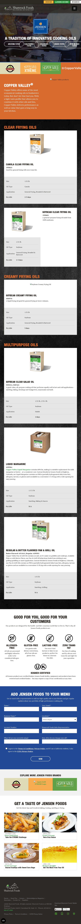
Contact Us (16, 900)
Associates (7, 900)
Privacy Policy (39, 749)
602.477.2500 (8, 910)
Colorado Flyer (44, 45)
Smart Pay (14, 898)
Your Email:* (46, 705)
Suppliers (25, 900)
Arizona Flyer (14, 44)
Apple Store (58, 909)
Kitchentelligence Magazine (35, 898)
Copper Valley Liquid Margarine (18, 469)
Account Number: (10, 727)
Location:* (45, 716)
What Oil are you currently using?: (16, 738)
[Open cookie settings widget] (3, 920)
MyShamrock (75, 2)
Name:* (6, 705)
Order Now (48, 2)
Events (6, 898)
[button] (74, 8)
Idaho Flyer (59, 44)
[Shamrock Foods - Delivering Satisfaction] (19, 8)
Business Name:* (10, 716)
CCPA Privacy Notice (25, 751)
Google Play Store (66, 909)
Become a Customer (62, 2)
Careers (21, 898)
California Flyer (29, 45)
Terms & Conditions (26, 749)
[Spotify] (74, 914)
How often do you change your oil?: (54, 738)
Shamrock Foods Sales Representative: (56, 727)
